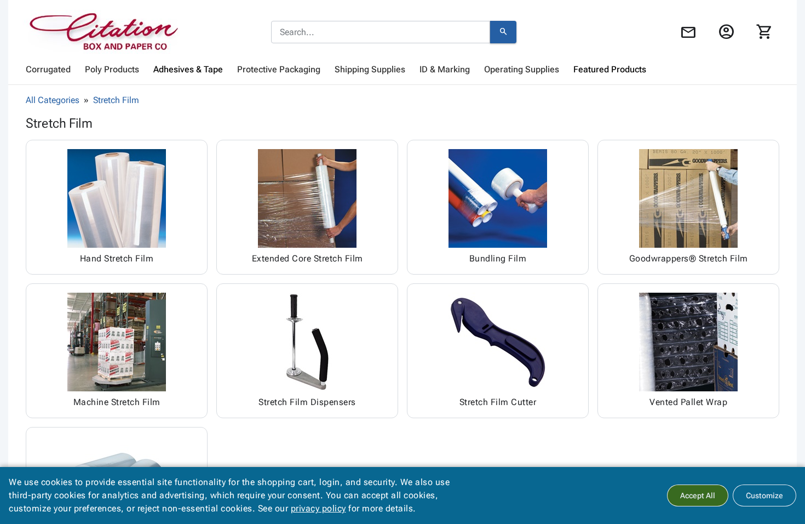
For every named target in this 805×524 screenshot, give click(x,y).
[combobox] (381, 32)
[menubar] (402, 69)
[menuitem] (48, 70)
